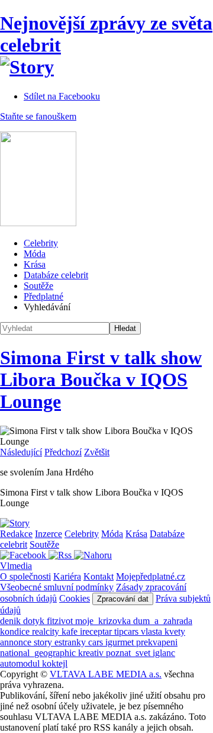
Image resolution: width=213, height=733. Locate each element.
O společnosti (25, 576)
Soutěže (38, 286)
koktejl (54, 663)
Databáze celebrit (56, 275)
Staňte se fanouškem (38, 116)
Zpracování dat (123, 598)
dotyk (35, 621)
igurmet (120, 642)
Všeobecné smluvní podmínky (57, 587)
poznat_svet (129, 653)
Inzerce (48, 534)
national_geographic (39, 653)
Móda (35, 254)
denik (11, 621)
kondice (16, 631)
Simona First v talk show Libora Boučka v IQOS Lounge (101, 379)
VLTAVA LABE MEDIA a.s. (106, 674)
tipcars (127, 631)
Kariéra (67, 576)
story (44, 642)
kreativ (92, 653)
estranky (71, 642)
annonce (17, 642)
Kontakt (98, 576)
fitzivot (61, 621)
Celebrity (41, 243)
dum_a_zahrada (162, 621)
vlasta (152, 631)
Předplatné (43, 296)
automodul (21, 663)
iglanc (164, 653)
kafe (71, 631)
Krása (35, 264)
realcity (47, 631)
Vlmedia (16, 566)
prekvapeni (157, 642)
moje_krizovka (104, 621)
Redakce (16, 534)
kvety (174, 631)
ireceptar (97, 631)
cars (96, 642)
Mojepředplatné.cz (150, 576)
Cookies (74, 598)
